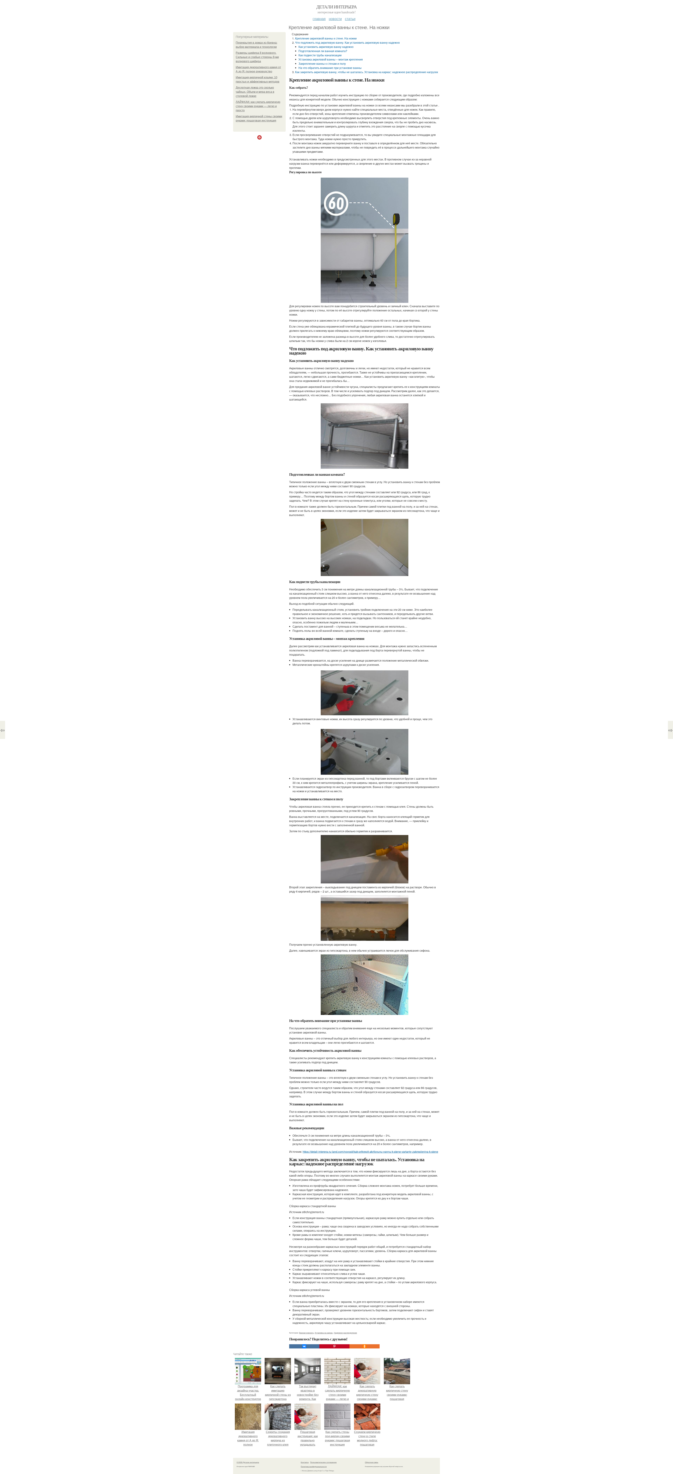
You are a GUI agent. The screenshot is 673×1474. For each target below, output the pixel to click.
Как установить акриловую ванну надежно (326, 47)
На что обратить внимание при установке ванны (330, 68)
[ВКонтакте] (304, 1346)
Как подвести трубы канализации (320, 55)
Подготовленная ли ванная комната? (322, 51)
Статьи (350, 18)
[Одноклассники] (364, 1346)
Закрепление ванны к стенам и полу (322, 64)
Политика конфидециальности (314, 1466)
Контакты (305, 1462)
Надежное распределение (345, 1332)
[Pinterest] (334, 1346)
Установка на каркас (324, 1332)
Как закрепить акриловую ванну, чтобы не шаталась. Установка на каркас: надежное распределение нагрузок (366, 72)
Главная (319, 18)
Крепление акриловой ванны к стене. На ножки (326, 38)
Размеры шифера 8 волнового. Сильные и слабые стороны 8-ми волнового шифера (257, 57)
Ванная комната (306, 1332)
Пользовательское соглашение (323, 1462)
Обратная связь (371, 1462)
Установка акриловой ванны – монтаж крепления (330, 59)
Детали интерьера (336, 7)
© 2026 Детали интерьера (248, 1462)
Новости (335, 18)
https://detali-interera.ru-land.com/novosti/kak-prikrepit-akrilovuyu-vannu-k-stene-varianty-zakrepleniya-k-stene (370, 1152)
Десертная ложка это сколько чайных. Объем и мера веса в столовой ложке (255, 91)
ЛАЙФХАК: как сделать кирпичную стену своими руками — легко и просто (258, 106)
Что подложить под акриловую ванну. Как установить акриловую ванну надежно (347, 43)
